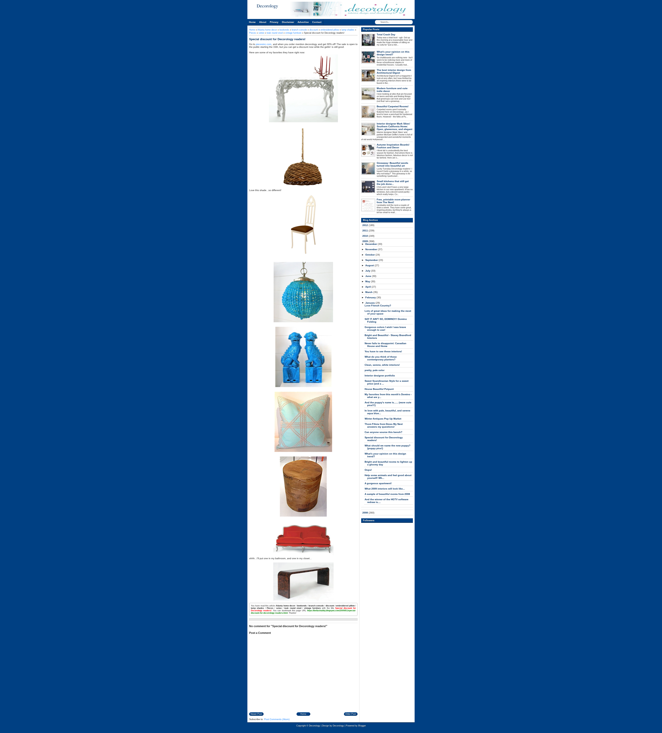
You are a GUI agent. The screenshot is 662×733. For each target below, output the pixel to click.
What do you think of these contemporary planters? (381, 358)
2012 (365, 225)
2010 (365, 236)
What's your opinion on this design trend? (393, 53)
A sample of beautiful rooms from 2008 (387, 494)
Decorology (267, 6)
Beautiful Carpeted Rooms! (393, 106)
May (368, 281)
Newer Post (256, 714)
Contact (317, 22)
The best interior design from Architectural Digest (394, 71)
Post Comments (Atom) (277, 719)
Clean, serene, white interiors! (382, 364)
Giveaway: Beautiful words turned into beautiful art (392, 164)
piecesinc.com (263, 44)
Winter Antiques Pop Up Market (383, 418)
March (369, 292)
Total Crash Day (386, 34)
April (368, 286)
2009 (365, 241)
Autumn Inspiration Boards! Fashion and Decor (393, 146)
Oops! (368, 469)
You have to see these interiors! (383, 351)
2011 (365, 230)
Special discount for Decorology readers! (277, 39)
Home (252, 22)
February (371, 297)
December (371, 244)
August (370, 265)
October (370, 254)
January (370, 302)
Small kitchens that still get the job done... (393, 182)
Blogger (362, 725)
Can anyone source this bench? (383, 432)
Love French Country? (378, 305)
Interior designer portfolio (380, 375)
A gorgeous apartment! (378, 483)
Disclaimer (288, 22)
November (371, 249)
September (372, 260)
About (262, 22)
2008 (365, 512)
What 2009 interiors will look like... (385, 488)
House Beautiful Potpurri (379, 389)
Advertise (303, 22)
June (368, 276)
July (368, 270)
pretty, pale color (374, 370)
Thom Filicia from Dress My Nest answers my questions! (384, 425)
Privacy (274, 22)
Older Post (350, 714)
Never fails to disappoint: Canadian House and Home (385, 344)
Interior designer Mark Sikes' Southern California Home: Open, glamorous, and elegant (394, 126)
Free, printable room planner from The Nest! (393, 201)
